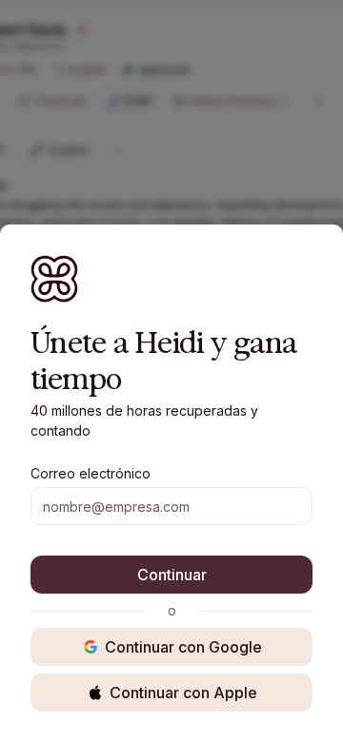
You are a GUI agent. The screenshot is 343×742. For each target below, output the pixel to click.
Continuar (172, 574)
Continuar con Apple (183, 692)
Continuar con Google (183, 646)
